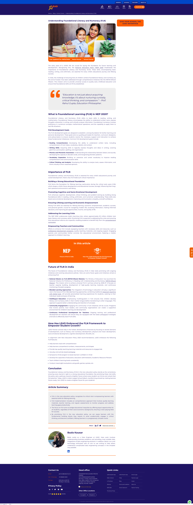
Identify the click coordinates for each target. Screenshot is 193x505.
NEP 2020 (109, 487)
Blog (129, 8)
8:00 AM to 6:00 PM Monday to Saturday (64, 481)
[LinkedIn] (68, 451)
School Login (134, 474)
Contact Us (53, 470)
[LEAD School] (53, 7)
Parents (118, 2)
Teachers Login (134, 477)
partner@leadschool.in (65, 474)
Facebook (52, 489)
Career (132, 481)
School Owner (60, 13)
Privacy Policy (54, 486)
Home (49, 13)
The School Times (111, 490)
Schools (126, 2)
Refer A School (110, 477)
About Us (143, 2)
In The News (110, 481)
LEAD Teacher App (123, 474)
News (124, 8)
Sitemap (109, 484)
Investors (109, 8)
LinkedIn (49, 489)
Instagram (58, 489)
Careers (102, 8)
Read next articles (109, 426)
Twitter (55, 489)
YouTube (62, 489)
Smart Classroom (123, 487)
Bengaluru (92, 495)
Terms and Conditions (124, 484)
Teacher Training (135, 487)
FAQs (120, 477)
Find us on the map (86, 487)
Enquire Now (139, 6)
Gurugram (83, 495)
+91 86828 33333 (63, 477)
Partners (117, 8)
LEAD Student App (111, 474)
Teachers (135, 2)
